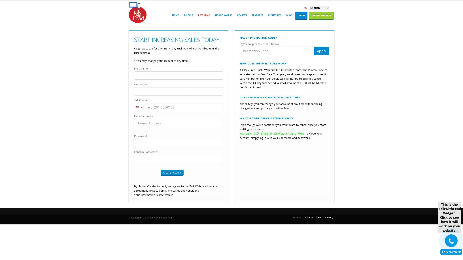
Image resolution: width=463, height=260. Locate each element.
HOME (175, 15)
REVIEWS (242, 15)
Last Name (141, 84)
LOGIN (301, 15)
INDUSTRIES (274, 15)
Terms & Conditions (302, 217)
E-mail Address (143, 116)
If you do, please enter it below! (259, 44)
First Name (141, 68)
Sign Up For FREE (321, 15)
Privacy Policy (325, 217)
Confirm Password (145, 152)
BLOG (289, 15)
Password (140, 136)
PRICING (188, 15)
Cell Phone (140, 100)
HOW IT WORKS (223, 15)
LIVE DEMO (204, 15)
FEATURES (257, 15)
